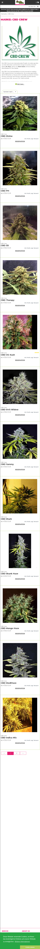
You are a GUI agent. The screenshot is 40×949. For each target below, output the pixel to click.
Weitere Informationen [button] (22, 941)
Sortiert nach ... (9, 91)
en (32, 6)
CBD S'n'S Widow (9, 409)
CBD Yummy (7, 464)
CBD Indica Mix (9, 737)
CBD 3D (5, 245)
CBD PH (5, 191)
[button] (10, 947)
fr (34, 6)
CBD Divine (7, 136)
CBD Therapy (7, 300)
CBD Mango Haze (10, 628)
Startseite (4, 14)
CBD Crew (11, 14)
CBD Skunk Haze (9, 573)
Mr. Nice (8, 66)
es (29, 6)
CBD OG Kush (8, 355)
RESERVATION (20, 141)
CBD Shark (6, 519)
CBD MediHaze (8, 683)
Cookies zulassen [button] (30, 947)
